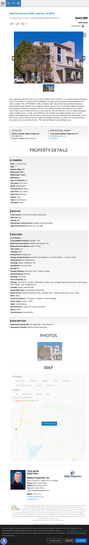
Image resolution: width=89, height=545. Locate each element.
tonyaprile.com (33, 499)
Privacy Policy (65, 531)
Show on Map (50, 423)
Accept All (81, 540)
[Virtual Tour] (18, 3)
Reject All (69, 540)
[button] (4, 541)
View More (54, 138)
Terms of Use (78, 531)
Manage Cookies (55, 540)
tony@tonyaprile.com (58, 136)
